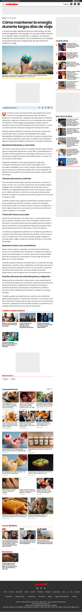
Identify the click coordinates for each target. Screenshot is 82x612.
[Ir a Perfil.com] (76, 1)
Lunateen (77, 592)
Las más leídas (62, 41)
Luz (67, 592)
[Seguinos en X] (78, 4)
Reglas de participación (62, 596)
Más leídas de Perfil (64, 116)
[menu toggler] (3, 4)
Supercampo (56, 592)
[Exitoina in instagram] (71, 4)
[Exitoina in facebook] (75, 4)
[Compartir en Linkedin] (48, 107)
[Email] (51, 108)
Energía (6, 379)
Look (63, 592)
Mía (71, 592)
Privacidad (42, 596)
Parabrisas (40, 592)
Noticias (11, 592)
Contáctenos (31, 596)
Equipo (50, 596)
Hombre (33, 592)
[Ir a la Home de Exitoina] (13, 4)
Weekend (48, 592)
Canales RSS (8, 596)
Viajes (13, 379)
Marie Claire (19, 592)
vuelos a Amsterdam (27, 123)
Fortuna (26, 592)
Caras (5, 592)
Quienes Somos (20, 596)
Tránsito (74, 596)
